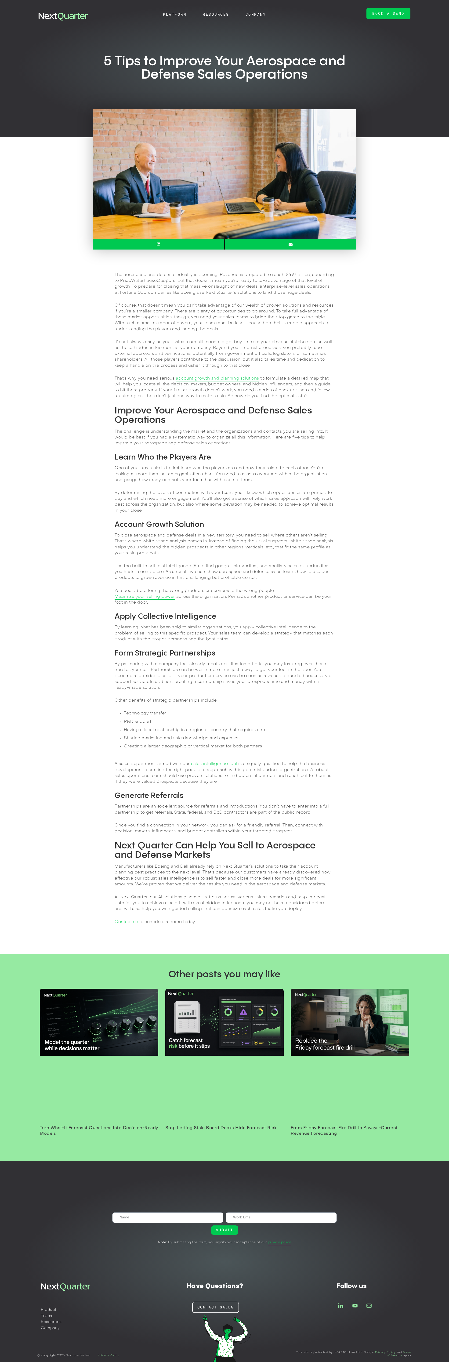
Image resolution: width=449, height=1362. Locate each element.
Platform (174, 14)
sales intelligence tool (214, 764)
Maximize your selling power (145, 597)
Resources (216, 14)
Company (256, 14)
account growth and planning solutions (217, 378)
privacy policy (279, 1242)
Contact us (126, 922)
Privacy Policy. (109, 1355)
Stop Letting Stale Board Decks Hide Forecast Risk (221, 1128)
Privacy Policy (385, 1352)
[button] (388, 13)
